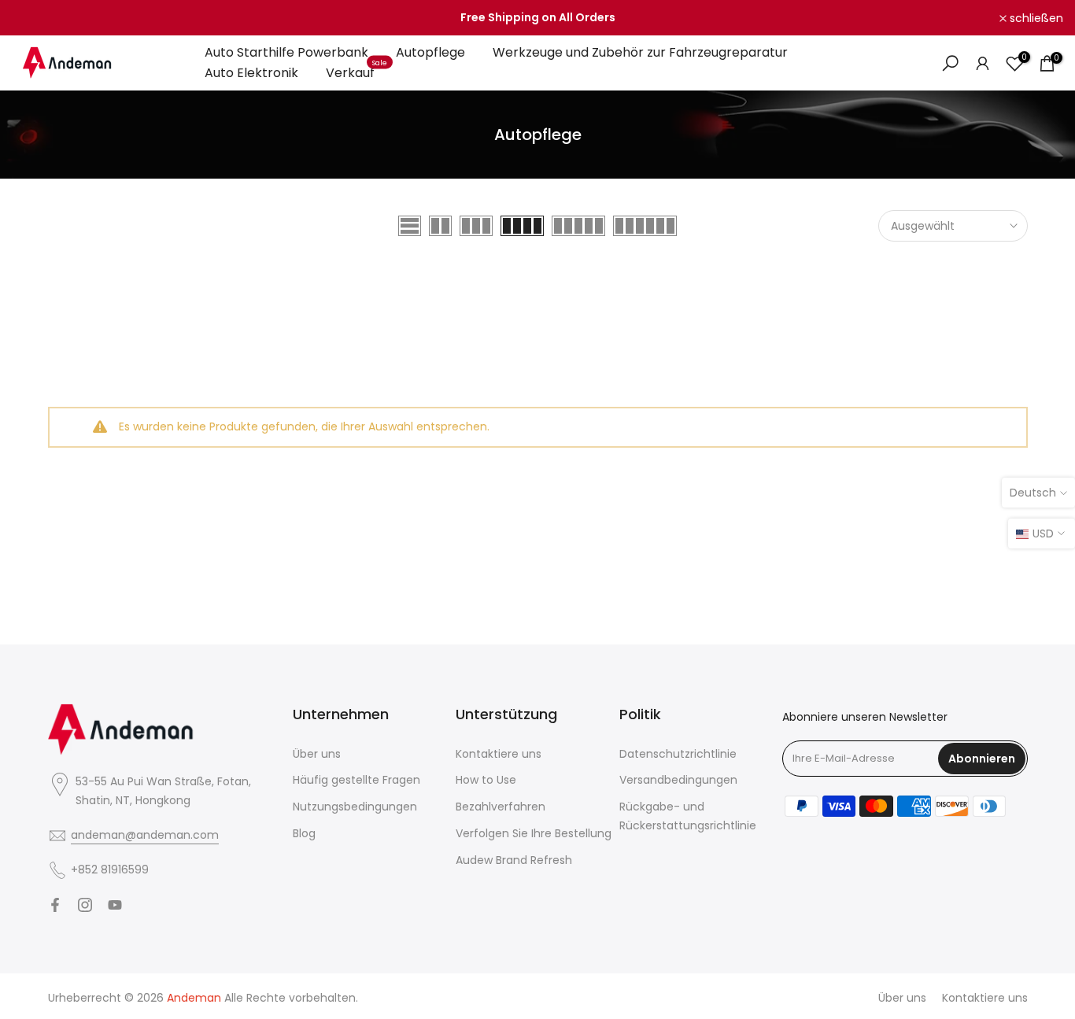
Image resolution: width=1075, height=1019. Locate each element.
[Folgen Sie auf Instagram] (85, 904)
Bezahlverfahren (500, 806)
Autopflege (430, 52)
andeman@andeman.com (145, 835)
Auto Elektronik (251, 73)
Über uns (317, 754)
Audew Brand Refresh (514, 860)
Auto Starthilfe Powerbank (286, 52)
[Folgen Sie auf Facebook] (55, 904)
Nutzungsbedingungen (355, 806)
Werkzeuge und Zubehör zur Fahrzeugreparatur (640, 52)
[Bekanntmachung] (537, 18)
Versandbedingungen (678, 780)
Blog (304, 833)
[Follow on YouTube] (115, 904)
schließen (47, 18)
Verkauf (356, 72)
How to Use (486, 780)
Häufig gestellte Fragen (356, 780)
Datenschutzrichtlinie (678, 754)
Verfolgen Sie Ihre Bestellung (533, 833)
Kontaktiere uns (498, 754)
